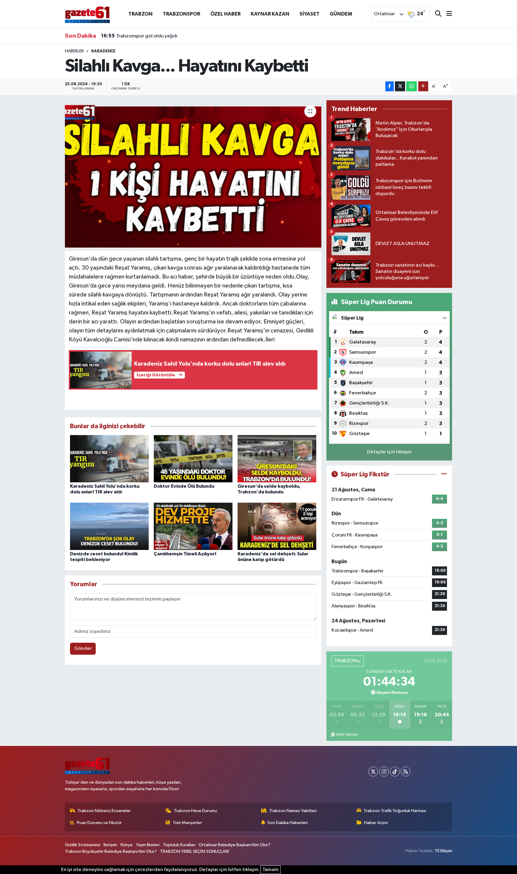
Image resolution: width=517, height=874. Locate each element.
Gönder (83, 648)
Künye (127, 845)
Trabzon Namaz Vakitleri (293, 810)
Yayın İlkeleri (147, 845)
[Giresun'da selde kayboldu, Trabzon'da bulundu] (277, 458)
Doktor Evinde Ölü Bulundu (184, 486)
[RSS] (405, 771)
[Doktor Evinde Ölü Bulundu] (193, 458)
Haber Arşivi (376, 822)
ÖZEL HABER (225, 13)
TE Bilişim (443, 851)
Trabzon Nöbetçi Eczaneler (104, 810)
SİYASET (309, 13)
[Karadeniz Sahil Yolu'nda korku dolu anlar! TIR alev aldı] (109, 458)
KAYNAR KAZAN (270, 13)
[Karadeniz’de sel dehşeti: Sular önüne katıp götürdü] (277, 526)
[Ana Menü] (446, 14)
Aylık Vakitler (347, 734)
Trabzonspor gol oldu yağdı (139, 36)
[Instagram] (384, 771)
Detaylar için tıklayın (389, 452)
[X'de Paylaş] (400, 86)
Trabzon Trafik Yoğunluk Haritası (395, 810)
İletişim (110, 845)
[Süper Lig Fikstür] (444, 474)
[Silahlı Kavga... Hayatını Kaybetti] (193, 175)
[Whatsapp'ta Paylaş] (411, 86)
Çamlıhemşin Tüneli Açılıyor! (185, 553)
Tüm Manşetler (187, 822)
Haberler (74, 51)
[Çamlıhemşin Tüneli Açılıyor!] (193, 526)
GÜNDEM (341, 13)
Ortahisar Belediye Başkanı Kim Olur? (234, 845)
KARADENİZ (103, 51)
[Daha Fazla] (423, 86)
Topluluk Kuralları (179, 845)
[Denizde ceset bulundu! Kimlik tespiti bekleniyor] (109, 526)
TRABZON (140, 13)
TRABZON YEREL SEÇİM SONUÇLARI (194, 851)
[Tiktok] (395, 771)
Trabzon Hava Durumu (195, 810)
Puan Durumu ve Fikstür (99, 822)
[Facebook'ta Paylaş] (389, 86)
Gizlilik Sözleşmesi (82, 845)
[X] (373, 771)
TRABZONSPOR (181, 13)
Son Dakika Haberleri (287, 822)
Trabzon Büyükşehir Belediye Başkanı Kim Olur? (111, 851)
